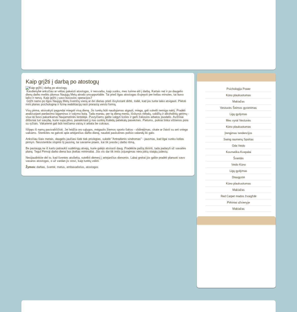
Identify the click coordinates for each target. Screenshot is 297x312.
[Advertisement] (99, 34)
